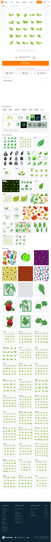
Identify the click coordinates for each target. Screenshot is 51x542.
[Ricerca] (44, 6)
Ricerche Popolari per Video (19, 522)
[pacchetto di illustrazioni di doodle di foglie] (9, 257)
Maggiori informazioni (7, 80)
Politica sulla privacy (44, 537)
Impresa (4, 514)
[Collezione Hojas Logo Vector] (39, 173)
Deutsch (45, 514)
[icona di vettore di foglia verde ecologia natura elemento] (21, 173)
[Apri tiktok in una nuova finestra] (24, 537)
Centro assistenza (34, 508)
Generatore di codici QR (5, 530)
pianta (30, 109)
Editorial (24, 2)
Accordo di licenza (19, 508)
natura (10, 109)
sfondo (36, 109)
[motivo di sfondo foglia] (9, 273)
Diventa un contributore (33, 515)
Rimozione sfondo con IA (5, 527)
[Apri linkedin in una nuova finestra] (19, 537)
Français (45, 516)
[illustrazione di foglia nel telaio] (9, 289)
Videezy (4, 512)
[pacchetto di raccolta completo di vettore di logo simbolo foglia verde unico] (25, 143)
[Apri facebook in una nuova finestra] (15, 537)
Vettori (6, 2)
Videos (17, 2)
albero (42, 109)
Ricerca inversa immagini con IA (5, 523)
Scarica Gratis (25, 63)
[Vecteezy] (2, 2)
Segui (34, 58)
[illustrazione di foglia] (41, 289)
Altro (44, 518)
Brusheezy (4, 508)
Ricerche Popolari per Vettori (19, 516)
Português (45, 512)
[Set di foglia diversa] (39, 198)
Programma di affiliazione (18, 513)
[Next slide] (46, 109)
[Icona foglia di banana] (40, 227)
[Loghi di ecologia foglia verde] (7, 173)
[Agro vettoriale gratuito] (37, 158)
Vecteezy (4, 510)
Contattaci (32, 510)
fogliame (24, 109)
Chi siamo (32, 512)
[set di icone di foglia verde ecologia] (11, 213)
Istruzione (4, 516)
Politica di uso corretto (42, 538)
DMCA (16, 510)
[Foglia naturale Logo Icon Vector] (41, 186)
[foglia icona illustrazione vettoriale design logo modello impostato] (8, 227)
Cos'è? (11, 77)
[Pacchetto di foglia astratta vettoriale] (13, 158)
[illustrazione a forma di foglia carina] (27, 186)
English (45, 508)
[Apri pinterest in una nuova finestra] (21, 537)
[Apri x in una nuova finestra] (26, 537)
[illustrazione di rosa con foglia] (9, 305)
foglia (4, 109)
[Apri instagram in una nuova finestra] (17, 537)
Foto (12, 2)
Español (45, 510)
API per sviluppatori (4, 519)
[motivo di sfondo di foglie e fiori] (41, 257)
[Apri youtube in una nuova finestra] (28, 537)
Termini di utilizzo (35, 537)
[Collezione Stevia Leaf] (23, 227)
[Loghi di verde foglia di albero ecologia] (10, 143)
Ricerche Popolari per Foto (19, 519)
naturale (17, 109)
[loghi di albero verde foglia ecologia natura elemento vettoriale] (20, 240)
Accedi (44, 2)
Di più (30, 2)
